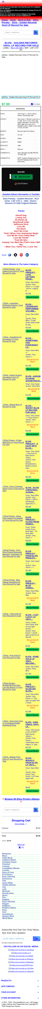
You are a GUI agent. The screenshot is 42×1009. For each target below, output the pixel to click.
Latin (4, 889)
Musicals (6, 891)
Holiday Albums (9, 885)
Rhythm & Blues (9, 908)
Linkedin (27, 255)
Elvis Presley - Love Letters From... (31, 274)
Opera (4, 895)
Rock (4, 910)
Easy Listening (8, 876)
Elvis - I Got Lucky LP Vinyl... (32, 617)
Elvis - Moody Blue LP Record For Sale (32, 409)
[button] (36, 32)
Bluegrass (6, 854)
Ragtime (5, 899)
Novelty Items (8, 893)
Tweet (15, 255)
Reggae (5, 904)
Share (9, 255)
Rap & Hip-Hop (8, 902)
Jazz (4, 887)
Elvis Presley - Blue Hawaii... (31, 584)
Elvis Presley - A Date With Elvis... (32, 444)
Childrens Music (9, 860)
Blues (4, 856)
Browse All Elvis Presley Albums (22, 799)
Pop (4, 897)
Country (5, 870)
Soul (4, 912)
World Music (7, 918)
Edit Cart (21, 845)
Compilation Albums (10, 868)
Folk (4, 881)
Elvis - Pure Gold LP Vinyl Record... (32, 659)
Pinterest (21, 255)
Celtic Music (7, 858)
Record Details (32, 297)
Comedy (5, 866)
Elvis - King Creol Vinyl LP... (32, 724)
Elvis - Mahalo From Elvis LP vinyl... (32, 761)
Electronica (7, 879)
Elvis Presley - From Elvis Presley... (32, 554)
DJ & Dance (7, 874)
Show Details (21, 824)
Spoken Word (8, 916)
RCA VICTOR (17, 48)
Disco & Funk (8, 872)
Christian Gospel (9, 862)
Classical (6, 864)
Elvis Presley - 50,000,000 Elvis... (31, 687)
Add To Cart (22, 177)
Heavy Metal (7, 883)
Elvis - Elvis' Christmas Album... (32, 489)
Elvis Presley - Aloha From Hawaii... (32, 520)
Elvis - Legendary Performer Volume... (32, 307)
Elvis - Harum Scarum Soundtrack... (34, 378)
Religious (6, 906)
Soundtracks (7, 914)
